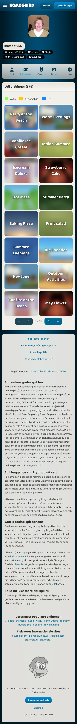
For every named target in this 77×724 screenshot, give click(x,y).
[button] (69, 72)
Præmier (19, 564)
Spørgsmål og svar (38, 339)
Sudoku (37, 625)
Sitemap (38, 708)
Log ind (46, 5)
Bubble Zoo (24, 625)
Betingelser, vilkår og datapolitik (38, 346)
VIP (54, 584)
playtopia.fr (46, 640)
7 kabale (9, 621)
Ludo (31, 621)
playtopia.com (19, 636)
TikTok (62, 371)
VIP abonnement (16, 556)
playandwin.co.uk (38, 636)
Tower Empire (51, 625)
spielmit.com (57, 636)
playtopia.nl (31, 640)
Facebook (49, 371)
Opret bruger (64, 5)
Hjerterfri (65, 621)
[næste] (48, 321)
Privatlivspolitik (38, 352)
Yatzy (39, 621)
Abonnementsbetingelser (38, 359)
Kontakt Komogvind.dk (38, 700)
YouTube (38, 371)
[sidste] (57, 321)
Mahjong (21, 621)
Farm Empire (51, 621)
